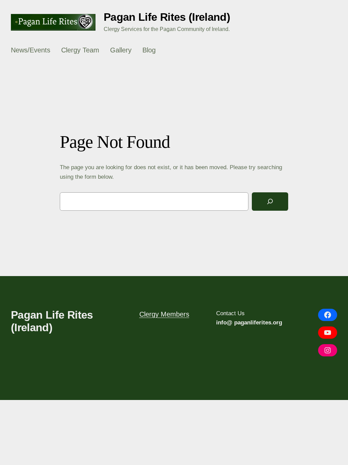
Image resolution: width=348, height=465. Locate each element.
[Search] (270, 201)
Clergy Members (164, 314)
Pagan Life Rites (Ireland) (167, 17)
